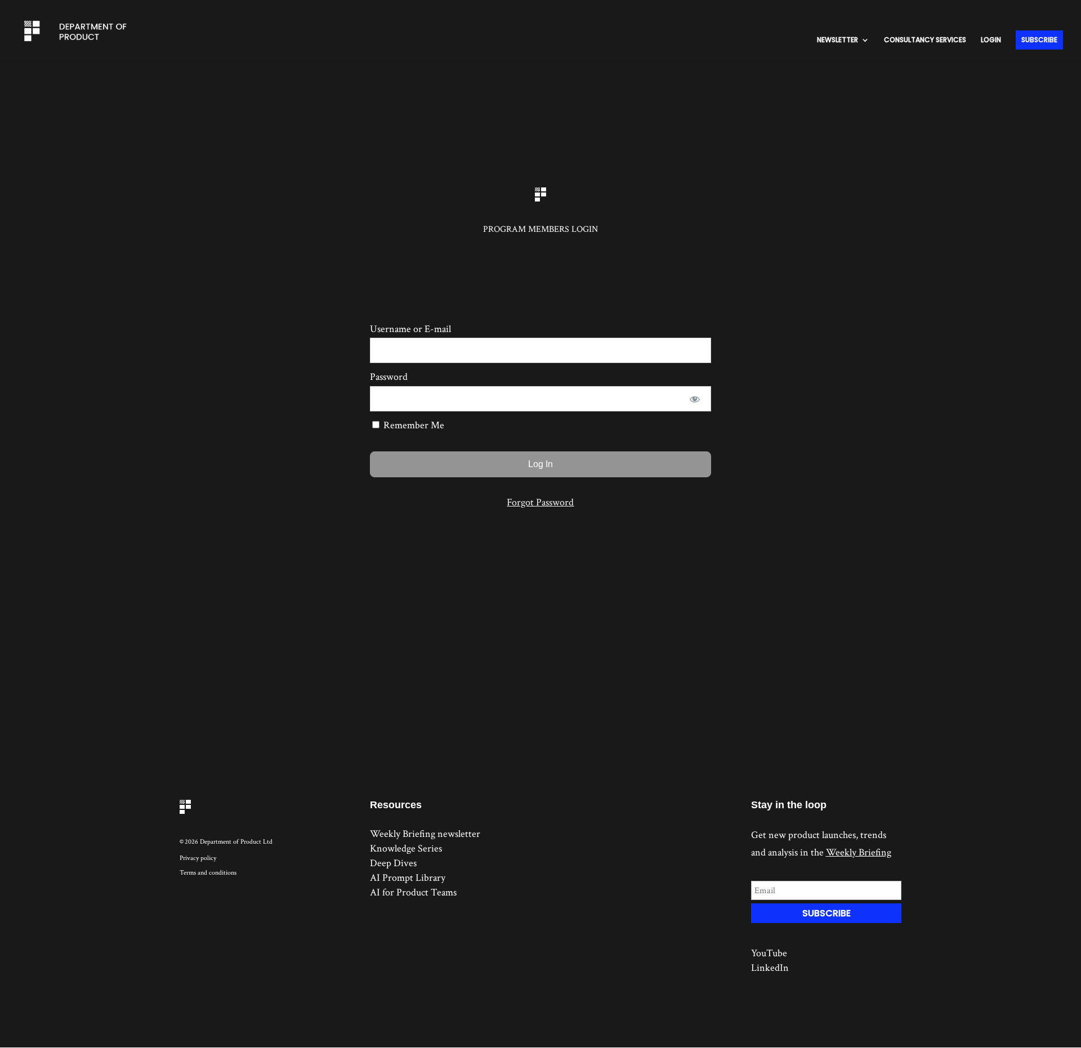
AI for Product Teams (413, 892)
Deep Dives (393, 863)
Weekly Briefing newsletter (425, 833)
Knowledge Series (406, 848)
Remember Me (412, 425)
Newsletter (837, 40)
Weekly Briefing (858, 852)
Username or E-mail (410, 329)
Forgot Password (540, 502)
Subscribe (1039, 39)
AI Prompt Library (407, 877)
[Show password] (695, 398)
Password (389, 376)
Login (991, 40)
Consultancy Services (925, 40)
